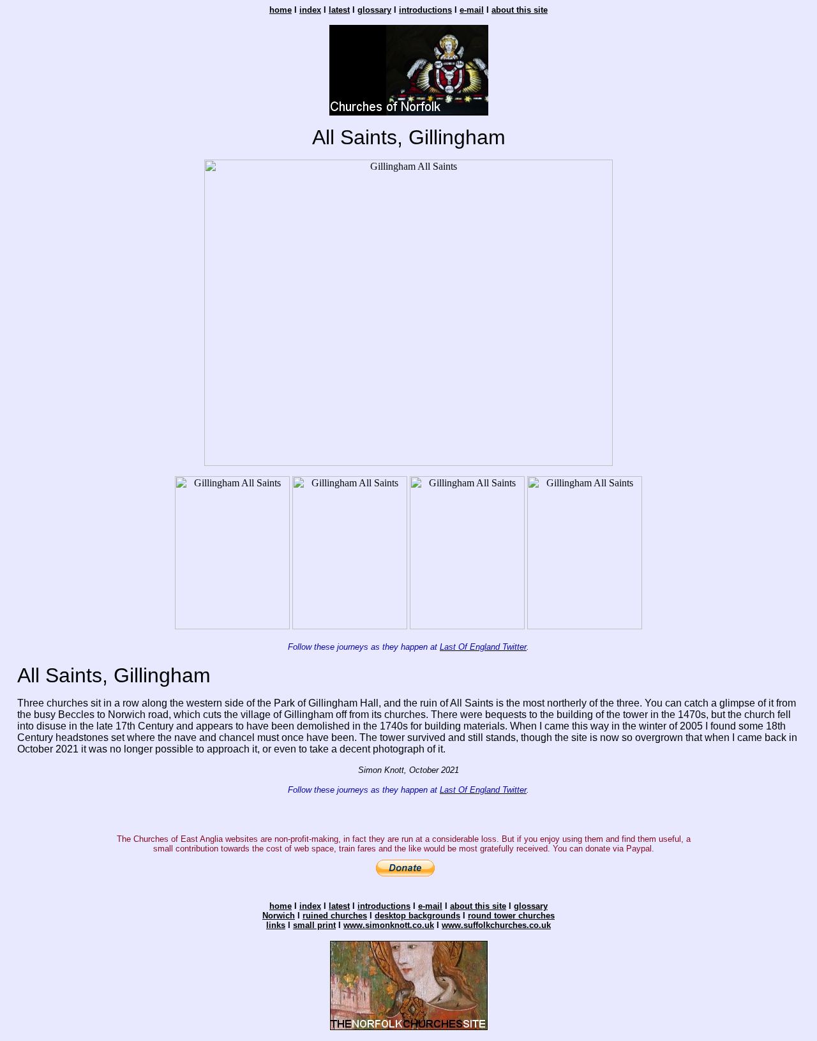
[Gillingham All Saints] (408, 462)
